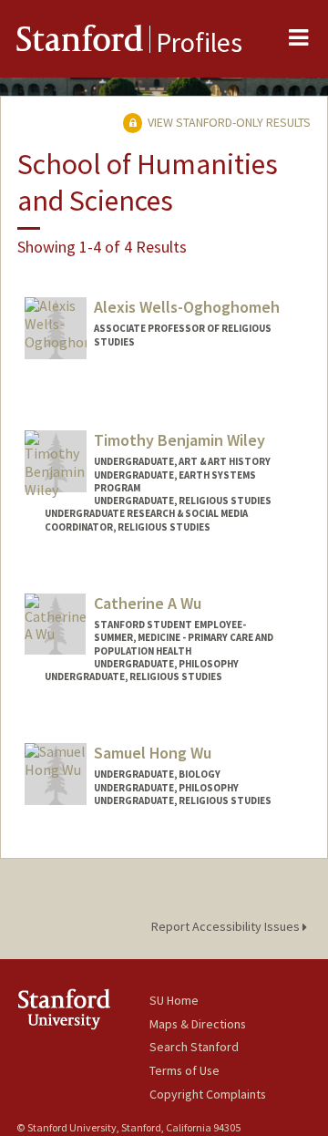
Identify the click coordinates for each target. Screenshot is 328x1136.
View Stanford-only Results (228, 122)
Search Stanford (194, 1046)
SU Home (174, 1000)
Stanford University (82, 1008)
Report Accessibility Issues (226, 926)
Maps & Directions (197, 1024)
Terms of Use (184, 1070)
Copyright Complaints (207, 1094)
